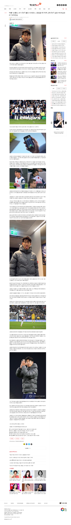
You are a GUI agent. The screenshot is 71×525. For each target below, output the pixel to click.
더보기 (65, 38)
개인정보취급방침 (20, 503)
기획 (35, 8)
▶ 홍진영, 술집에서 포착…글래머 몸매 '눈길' (19, 432)
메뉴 (66, 9)
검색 (63, 9)
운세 (49, 8)
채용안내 (39, 503)
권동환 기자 (12, 23)
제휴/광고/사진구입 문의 (30, 503)
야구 (20, 8)
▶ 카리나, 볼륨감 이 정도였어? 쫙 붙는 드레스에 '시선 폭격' (22, 430)
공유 (5, 26)
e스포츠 (30, 8)
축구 (25, 8)
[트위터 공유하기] (29, 444)
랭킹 (5, 8)
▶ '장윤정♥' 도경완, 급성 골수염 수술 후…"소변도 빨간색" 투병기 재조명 (24, 435)
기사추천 (28, 448)
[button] (66, 123)
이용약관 (12, 503)
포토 (40, 8)
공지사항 (45, 503)
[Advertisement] (58, 152)
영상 (44, 8)
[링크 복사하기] (31, 444)
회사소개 (5, 503)
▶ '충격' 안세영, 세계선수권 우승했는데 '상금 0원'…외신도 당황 (22, 433)
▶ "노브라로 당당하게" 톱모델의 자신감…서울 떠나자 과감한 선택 (23, 429)
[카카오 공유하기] (24, 444)
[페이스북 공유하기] (27, 444)
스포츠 (14, 8)
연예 (10, 8)
